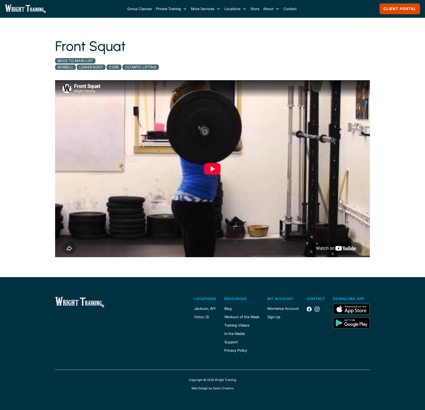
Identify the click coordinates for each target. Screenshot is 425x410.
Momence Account (283, 309)
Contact (290, 9)
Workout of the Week (241, 317)
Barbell (65, 67)
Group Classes (139, 9)
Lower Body (91, 67)
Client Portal (399, 8)
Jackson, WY (205, 309)
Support (231, 342)
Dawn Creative (223, 388)
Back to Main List (75, 61)
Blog (228, 309)
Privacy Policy (235, 350)
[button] (171, 9)
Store (254, 9)
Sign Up (273, 317)
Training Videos (237, 325)
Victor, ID (201, 317)
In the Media (234, 334)
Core (114, 67)
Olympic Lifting (140, 67)
